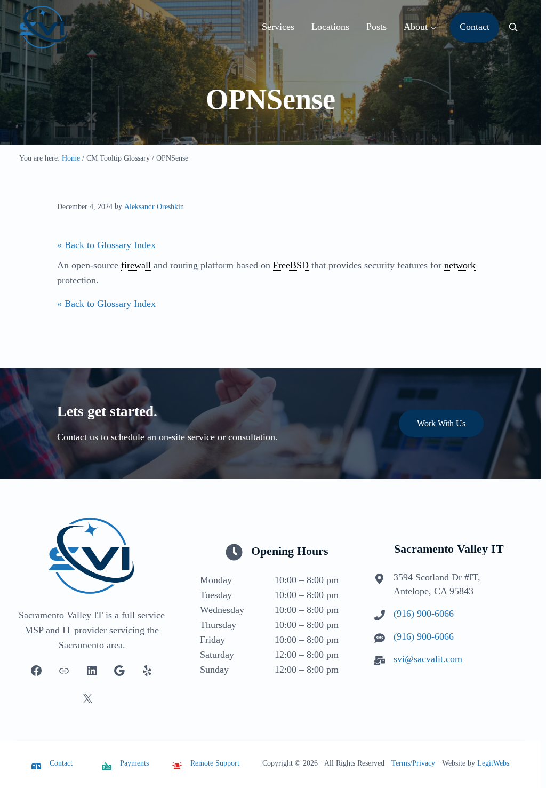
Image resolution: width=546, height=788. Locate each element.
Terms (400, 763)
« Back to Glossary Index (106, 245)
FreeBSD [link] (291, 265)
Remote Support (214, 763)
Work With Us (441, 423)
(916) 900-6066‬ (424, 613)
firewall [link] (136, 265)
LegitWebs (493, 763)
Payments (134, 763)
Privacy (423, 763)
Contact (61, 763)
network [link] (460, 265)
